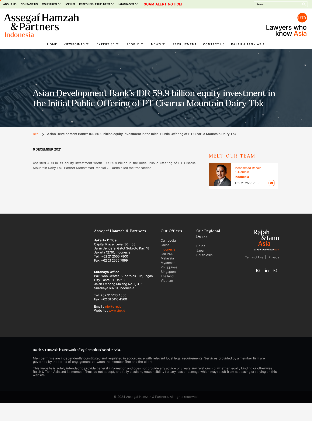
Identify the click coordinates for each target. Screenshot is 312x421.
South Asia (204, 255)
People (132, 44)
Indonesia (168, 249)
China (165, 245)
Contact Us (29, 4)
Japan (200, 250)
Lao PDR (167, 254)
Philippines (169, 267)
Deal (36, 134)
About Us (10, 4)
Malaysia (167, 258)
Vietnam (167, 281)
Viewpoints (74, 44)
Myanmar (168, 263)
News (156, 44)
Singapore (168, 272)
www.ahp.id (117, 310)
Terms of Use (254, 257)
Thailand (167, 276)
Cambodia (168, 240)
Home (52, 44)
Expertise (106, 44)
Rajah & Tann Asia (248, 44)
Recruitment (185, 44)
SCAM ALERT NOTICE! (154, 4)
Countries (49, 4)
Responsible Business (94, 4)
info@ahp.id (113, 306)
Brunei (201, 246)
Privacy (273, 257)
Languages (126, 4)
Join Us (70, 4)
